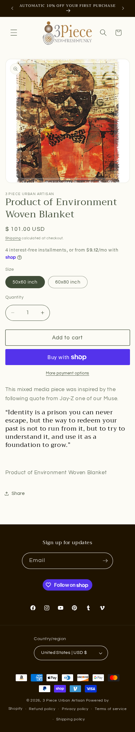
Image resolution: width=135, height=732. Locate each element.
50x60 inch (25, 281)
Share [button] (18, 493)
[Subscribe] (105, 561)
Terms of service (111, 709)
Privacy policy (75, 709)
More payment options (67, 373)
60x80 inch (67, 281)
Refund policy (42, 709)
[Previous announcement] (12, 8)
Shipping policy (70, 719)
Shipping (13, 238)
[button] (13, 32)
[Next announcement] (123, 8)
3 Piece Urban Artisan (64, 700)
